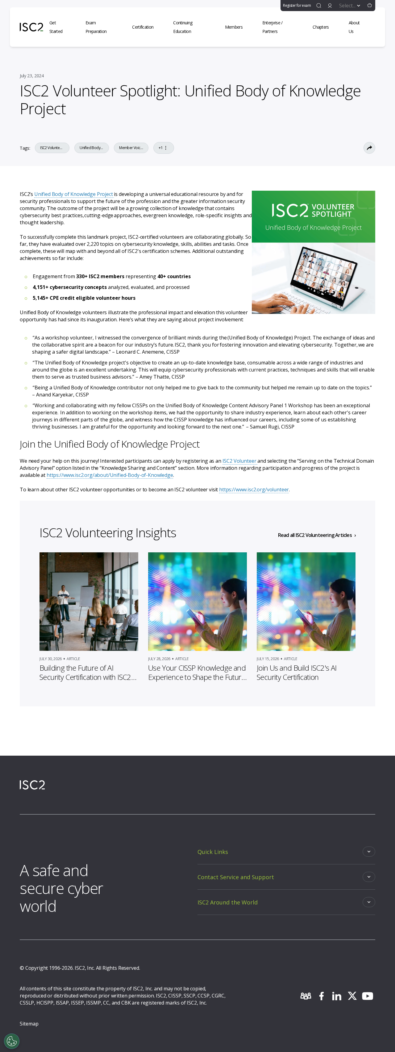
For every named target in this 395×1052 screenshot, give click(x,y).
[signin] (329, 5)
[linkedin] (336, 996)
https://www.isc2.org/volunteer (254, 489)
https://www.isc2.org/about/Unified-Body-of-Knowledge (110, 475)
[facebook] (321, 996)
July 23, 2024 (32, 76)
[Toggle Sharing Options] (369, 148)
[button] (369, 5)
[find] (318, 5)
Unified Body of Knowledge (92, 147)
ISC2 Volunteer (240, 460)
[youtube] (367, 996)
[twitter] (352, 996)
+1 (161, 147)
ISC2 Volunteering (52, 147)
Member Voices (131, 147)
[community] (306, 996)
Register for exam (297, 5)
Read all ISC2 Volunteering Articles (315, 535)
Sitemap (29, 1023)
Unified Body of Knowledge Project (74, 194)
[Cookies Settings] (11, 1041)
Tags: (25, 148)
